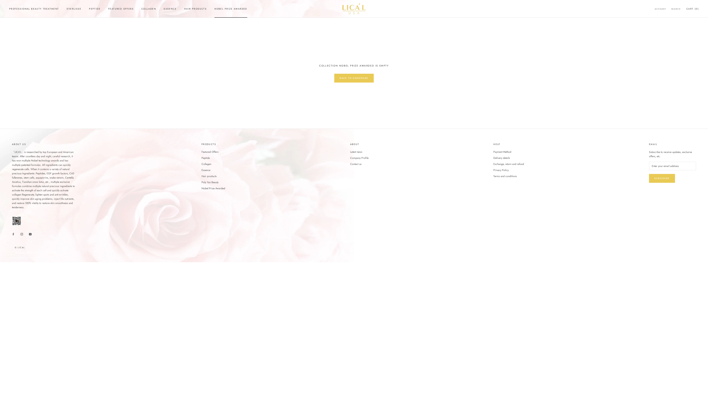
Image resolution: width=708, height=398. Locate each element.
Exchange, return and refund (508, 164)
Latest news (356, 152)
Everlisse (74, 9)
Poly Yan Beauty (210, 182)
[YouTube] (30, 234)
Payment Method (502, 152)
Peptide (94, 9)
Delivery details (501, 158)
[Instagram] (21, 234)
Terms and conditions (505, 176)
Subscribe (662, 178)
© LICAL (20, 247)
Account (660, 9)
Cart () (692, 9)
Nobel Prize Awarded (230, 9)
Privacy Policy (501, 170)
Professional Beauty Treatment (34, 9)
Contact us (356, 164)
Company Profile (359, 158)
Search (676, 9)
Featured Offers (121, 9)
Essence (170, 9)
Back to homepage (354, 78)
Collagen (148, 9)
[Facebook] (13, 234)
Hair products (195, 9)
